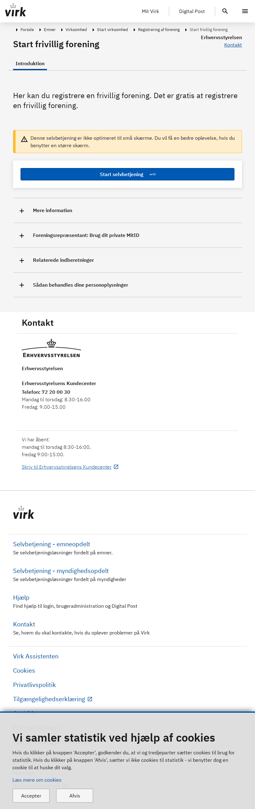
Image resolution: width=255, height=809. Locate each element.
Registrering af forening (159, 29)
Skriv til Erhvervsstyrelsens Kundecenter (67, 467)
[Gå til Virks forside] (127, 512)
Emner (50, 29)
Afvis (74, 796)
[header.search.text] (225, 10)
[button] (127, 210)
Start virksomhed (112, 29)
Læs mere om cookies (37, 780)
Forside (27, 29)
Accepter (31, 796)
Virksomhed (76, 29)
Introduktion (30, 63)
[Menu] (245, 11)
